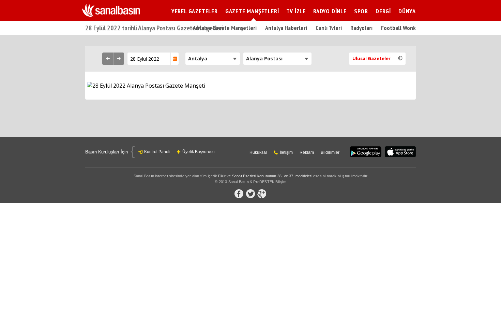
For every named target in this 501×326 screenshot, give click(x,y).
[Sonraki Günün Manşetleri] (118, 59)
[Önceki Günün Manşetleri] (107, 59)
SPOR (361, 11)
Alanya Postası (264, 58)
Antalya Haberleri (286, 28)
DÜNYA (407, 11)
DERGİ (383, 11)
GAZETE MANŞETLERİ (252, 11)
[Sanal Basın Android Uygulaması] (365, 152)
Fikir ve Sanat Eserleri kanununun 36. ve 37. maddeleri (265, 176)
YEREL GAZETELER (194, 11)
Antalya (197, 58)
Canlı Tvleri (329, 28)
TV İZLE (296, 11)
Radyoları (361, 28)
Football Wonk (398, 28)
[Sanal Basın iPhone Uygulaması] (400, 152)
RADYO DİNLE (330, 11)
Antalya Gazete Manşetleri (225, 28)
